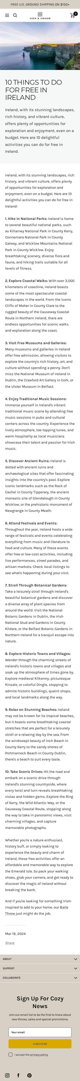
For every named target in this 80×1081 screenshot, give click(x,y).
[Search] (15, 15)
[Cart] (72, 15)
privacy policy (39, 1054)
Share (10, 943)
